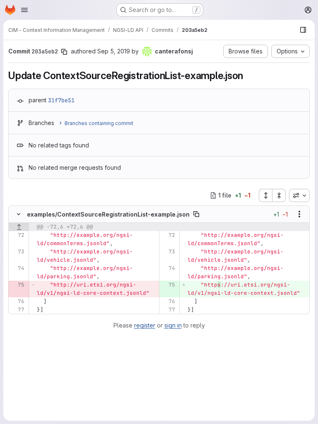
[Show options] (299, 214)
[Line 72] (17, 235)
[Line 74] (17, 268)
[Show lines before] (19, 227)
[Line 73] (17, 252)
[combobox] (299, 195)
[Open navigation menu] (24, 10)
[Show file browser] (303, 29)
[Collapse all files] (279, 195)
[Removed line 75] (17, 285)
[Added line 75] (168, 285)
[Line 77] (17, 310)
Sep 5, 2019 (113, 51)
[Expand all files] (265, 195)
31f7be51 (61, 100)
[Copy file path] (196, 214)
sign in (173, 325)
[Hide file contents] (19, 214)
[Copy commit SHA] (64, 52)
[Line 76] (17, 301)
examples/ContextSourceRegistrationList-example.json (108, 214)
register (144, 325)
